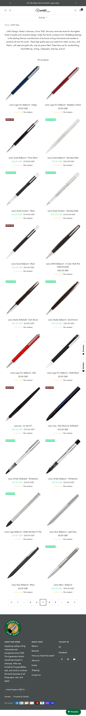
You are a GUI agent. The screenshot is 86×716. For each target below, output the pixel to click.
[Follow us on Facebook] (62, 659)
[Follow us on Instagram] (68, 659)
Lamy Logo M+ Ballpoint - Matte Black (63, 372)
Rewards (35, 650)
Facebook (63, 652)
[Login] (75, 10)
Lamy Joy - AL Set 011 (23, 425)
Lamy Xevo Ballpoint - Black (23, 584)
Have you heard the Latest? (43, 655)
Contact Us (36, 675)
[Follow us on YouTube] (74, 659)
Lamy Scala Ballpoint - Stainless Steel (63, 157)
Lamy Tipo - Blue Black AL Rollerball (63, 425)
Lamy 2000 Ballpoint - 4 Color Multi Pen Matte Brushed (63, 265)
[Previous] (12, 602)
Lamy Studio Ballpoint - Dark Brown (63, 319)
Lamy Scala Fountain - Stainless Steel (63, 210)
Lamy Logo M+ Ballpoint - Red (23, 372)
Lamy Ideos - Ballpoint (63, 584)
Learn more (55, 3)
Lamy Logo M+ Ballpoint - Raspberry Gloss (63, 104)
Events (34, 665)
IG (60, 646)
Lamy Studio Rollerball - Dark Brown (23, 319)
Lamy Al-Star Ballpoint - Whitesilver (63, 478)
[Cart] (80, 10)
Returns (35, 646)
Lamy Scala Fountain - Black (23, 210)
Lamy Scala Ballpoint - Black (23, 263)
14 (68, 602)
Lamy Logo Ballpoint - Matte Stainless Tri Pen (23, 531)
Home (6, 25)
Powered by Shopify (21, 696)
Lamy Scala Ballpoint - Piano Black (23, 157)
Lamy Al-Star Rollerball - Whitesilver (23, 478)
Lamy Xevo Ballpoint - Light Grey (62, 531)
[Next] (74, 602)
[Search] (10, 10)
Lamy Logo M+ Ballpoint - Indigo (23, 104)
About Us (35, 660)
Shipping (35, 670)
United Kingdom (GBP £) (15, 689)
